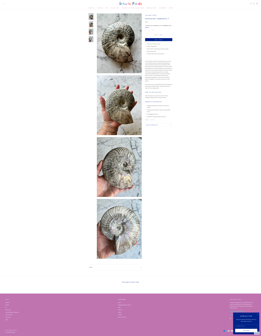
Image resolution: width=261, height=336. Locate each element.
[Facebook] (230, 318)
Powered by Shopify (10, 332)
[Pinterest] (153, 119)
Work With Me (151, 8)
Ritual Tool (115, 8)
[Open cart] (257, 3)
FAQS (90, 267)
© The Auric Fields (11, 330)
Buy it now (158, 39)
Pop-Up (120, 309)
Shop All (91, 8)
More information (152, 125)
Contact (120, 314)
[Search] (254, 3)
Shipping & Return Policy (124, 305)
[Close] (257, 314)
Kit (107, 8)
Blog (171, 8)
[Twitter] (151, 119)
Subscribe (246, 330)
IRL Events (162, 8)
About (119, 302)
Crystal (100, 8)
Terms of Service (122, 317)
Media (119, 312)
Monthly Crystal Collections (133, 8)
